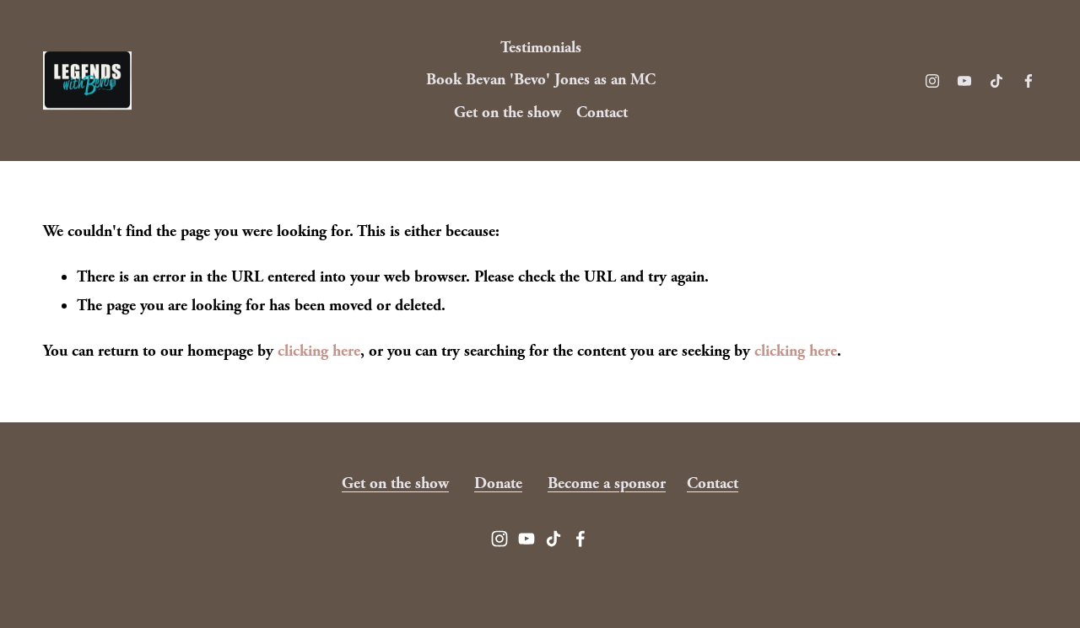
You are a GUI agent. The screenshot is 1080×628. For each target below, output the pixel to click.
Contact (602, 112)
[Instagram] (932, 80)
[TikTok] (996, 80)
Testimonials (540, 47)
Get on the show (507, 112)
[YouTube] (964, 80)
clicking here (319, 351)
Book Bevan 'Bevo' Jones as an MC (541, 79)
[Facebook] (1028, 80)
